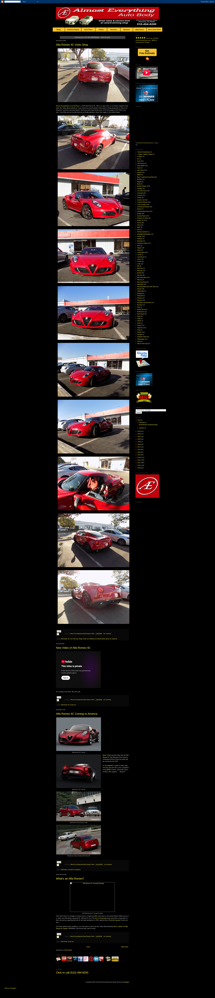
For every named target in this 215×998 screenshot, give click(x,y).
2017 (139, 447)
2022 (139, 436)
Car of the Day (74, 106)
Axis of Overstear (100, 918)
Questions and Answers (144, 302)
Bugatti (139, 181)
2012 (139, 460)
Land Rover (140, 257)
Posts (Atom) (68, 950)
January (141, 428)
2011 (139, 462)
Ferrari (139, 223)
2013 (139, 457)
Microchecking (141, 282)
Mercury (139, 279)
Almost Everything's (62, 106)
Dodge (139, 213)
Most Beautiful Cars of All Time (146, 286)
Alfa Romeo (64, 638)
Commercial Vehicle (143, 207)
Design (80, 638)
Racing (139, 305)
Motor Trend (107, 755)
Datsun (139, 209)
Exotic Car (86, 638)
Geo (138, 229)
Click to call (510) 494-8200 (72, 972)
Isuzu (138, 245)
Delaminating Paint (143, 211)
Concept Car (71, 869)
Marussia (140, 268)
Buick (139, 184)
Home (58, 29)
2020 (139, 439)
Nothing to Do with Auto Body (97, 638)
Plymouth (140, 295)
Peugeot (139, 293)
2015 (139, 452)
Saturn (139, 321)
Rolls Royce (141, 314)
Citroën (139, 197)
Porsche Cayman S (115, 920)
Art (68, 638)
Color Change (141, 204)
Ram (138, 307)
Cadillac (139, 188)
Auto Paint (88, 29)
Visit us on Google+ (10, 988)
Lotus (139, 264)
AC (138, 159)
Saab (138, 318)
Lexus (139, 259)
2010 (139, 465)
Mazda (139, 273)
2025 (139, 420)
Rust (138, 316)
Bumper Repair (141, 186)
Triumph (139, 334)
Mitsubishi (140, 284)
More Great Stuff (154, 29)
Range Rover (141, 309)
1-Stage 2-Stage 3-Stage (144, 154)
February (142, 422)
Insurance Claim (142, 243)
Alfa (96, 916)
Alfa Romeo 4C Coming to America (76, 713)
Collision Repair (73, 29)
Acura (139, 161)
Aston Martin (141, 165)
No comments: (107, 633)
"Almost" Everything (143, 152)
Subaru (139, 325)
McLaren (140, 275)
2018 (139, 444)
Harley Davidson (142, 232)
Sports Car (108, 638)
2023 (139, 434)
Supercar (114, 638)
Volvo (139, 341)
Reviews (114, 29)
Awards (139, 172)
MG (138, 266)
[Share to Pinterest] (60, 637)
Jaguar (139, 248)
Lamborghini (141, 252)
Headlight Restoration (143, 234)
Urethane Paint (141, 337)
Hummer (139, 238)
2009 (139, 468)
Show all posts (105, 37)
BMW (108, 769)
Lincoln (139, 261)
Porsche (139, 300)
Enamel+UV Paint (142, 218)
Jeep (138, 250)
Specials (126, 29)
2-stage (139, 156)
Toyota (139, 332)
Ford (138, 225)
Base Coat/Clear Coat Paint (145, 177)
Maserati (139, 270)
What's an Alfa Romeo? (70, 878)
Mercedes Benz (142, 277)
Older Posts (124, 947)
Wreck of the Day (142, 343)
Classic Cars (141, 200)
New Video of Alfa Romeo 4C (73, 647)
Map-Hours (140, 29)
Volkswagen (141, 339)
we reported (108, 765)
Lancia (139, 254)
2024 (139, 431)
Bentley (139, 179)
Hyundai (139, 241)
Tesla (138, 330)
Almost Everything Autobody (145, 142)
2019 (139, 441)
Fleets (101, 29)
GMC (138, 227)
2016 (139, 449)
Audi (138, 168)
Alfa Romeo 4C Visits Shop (72, 44)
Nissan (139, 289)
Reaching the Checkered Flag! (148, 424)
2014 (139, 455)
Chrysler (139, 195)
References (140, 311)
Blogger (126, 982)
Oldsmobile (140, 291)
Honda (139, 236)
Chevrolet (140, 193)
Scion (139, 323)
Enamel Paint (141, 216)
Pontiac (139, 298)
